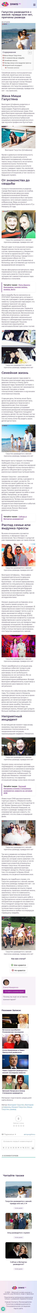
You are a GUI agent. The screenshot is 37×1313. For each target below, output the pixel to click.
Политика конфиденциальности (18, 1304)
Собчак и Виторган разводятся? (18, 1263)
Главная (8, 1302)
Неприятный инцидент (13, 65)
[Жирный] (3, 1147)
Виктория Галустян (16, 1105)
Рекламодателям (25, 1302)
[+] (28, 1147)
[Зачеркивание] (11, 1147)
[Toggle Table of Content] (29, 52)
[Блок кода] (21, 1147)
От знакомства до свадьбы (14, 58)
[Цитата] (18, 1147)
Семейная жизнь (10, 60)
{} (25, 1147)
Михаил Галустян (19, 1107)
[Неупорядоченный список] (16, 1147)
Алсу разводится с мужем (18, 1233)
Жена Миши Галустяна (12, 55)
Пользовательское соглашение (18, 1306)
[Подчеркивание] (8, 1147)
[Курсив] (6, 1147)
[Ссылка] (23, 1147)
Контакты (14, 1302)
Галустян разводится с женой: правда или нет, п (18, 1202)
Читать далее (18, 1208)
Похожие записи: (13, 68)
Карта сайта (18, 1308)
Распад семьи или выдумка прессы (17, 63)
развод (13, 1109)
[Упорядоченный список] (13, 1147)
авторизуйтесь (29, 1134)
